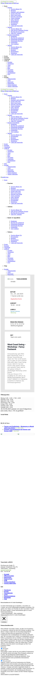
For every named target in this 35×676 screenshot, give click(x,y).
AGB (5, 580)
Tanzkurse (7, 590)
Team (6, 594)
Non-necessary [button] (5, 659)
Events (6, 591)
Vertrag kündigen (9, 582)
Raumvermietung (9, 596)
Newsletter (7, 597)
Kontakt (6, 574)
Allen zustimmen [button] (18, 613)
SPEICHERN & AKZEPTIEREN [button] (10, 674)
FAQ (5, 599)
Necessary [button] (3, 647)
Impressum (7, 577)
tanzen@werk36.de (6, 570)
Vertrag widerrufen (10, 583)
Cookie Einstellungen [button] (7, 613)
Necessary (5, 648)
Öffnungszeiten (9, 576)
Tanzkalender (8, 593)
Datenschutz (8, 579)
